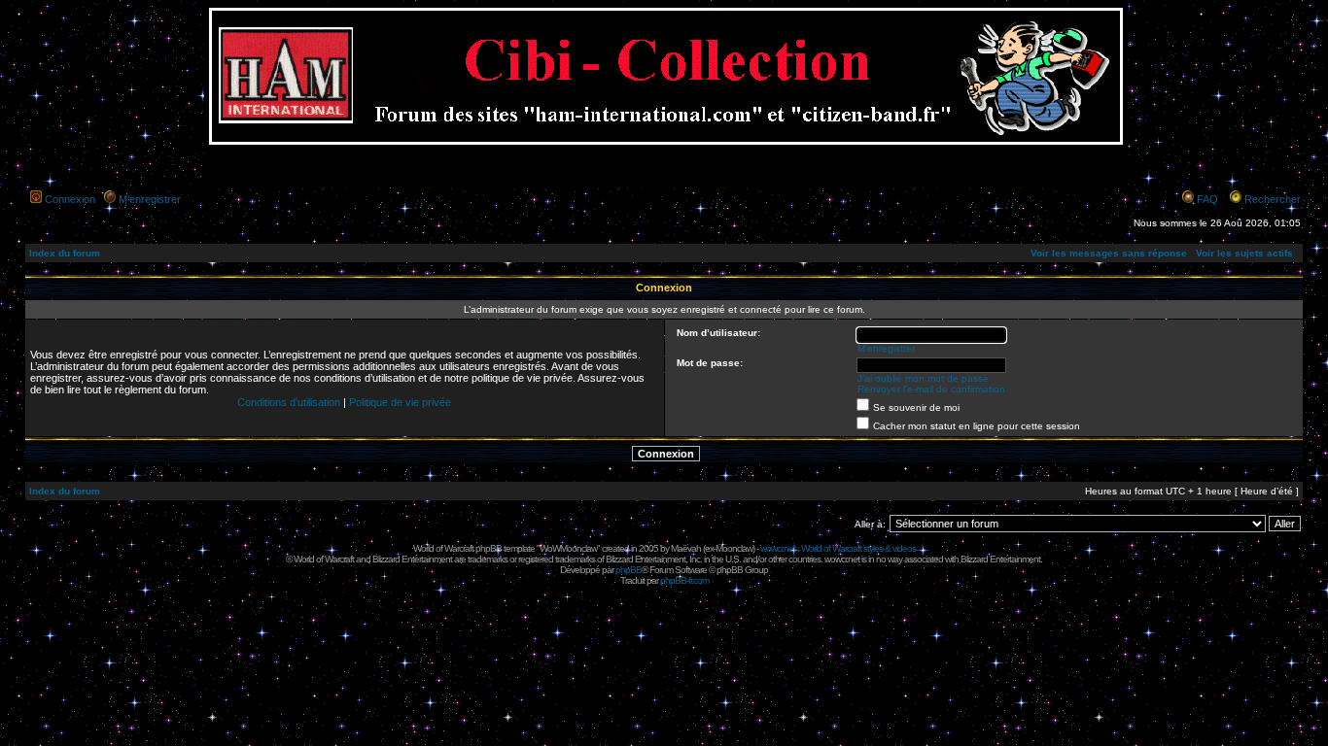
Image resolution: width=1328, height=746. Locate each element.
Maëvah (686, 548)
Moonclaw (734, 548)
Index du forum (64, 253)
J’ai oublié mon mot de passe (923, 378)
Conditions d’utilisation (288, 402)
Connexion (70, 199)
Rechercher (1272, 199)
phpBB (628, 569)
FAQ (1207, 199)
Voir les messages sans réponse (1109, 253)
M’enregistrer (150, 199)
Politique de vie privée (400, 402)
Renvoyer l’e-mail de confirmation (931, 389)
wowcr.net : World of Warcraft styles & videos (838, 548)
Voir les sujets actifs (1244, 253)
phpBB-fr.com (684, 580)
